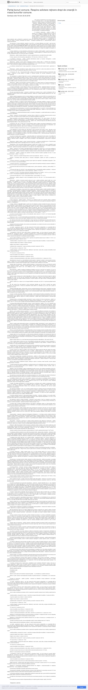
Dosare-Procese (28, 2)
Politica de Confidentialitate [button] (31, 688)
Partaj (59, 23)
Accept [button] (81, 687)
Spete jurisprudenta (38, 2)
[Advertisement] (19, 29)
